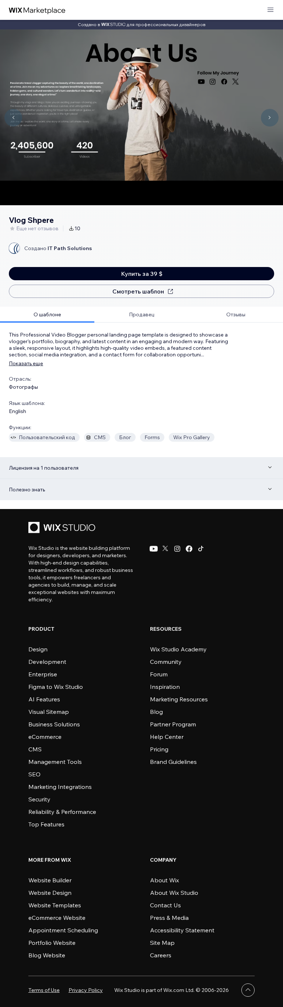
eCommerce (45, 736)
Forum (159, 674)
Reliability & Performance (62, 811)
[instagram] (177, 548)
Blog (156, 711)
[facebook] (189, 548)
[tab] (47, 315)
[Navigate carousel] (13, 118)
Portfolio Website (52, 942)
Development (47, 661)
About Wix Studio (174, 892)
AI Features (44, 699)
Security (39, 799)
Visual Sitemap (48, 711)
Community (166, 661)
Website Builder (49, 880)
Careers (160, 955)
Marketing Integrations (60, 786)
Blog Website (46, 955)
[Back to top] (248, 990)
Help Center (167, 736)
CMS (35, 749)
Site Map (162, 942)
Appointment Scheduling (63, 930)
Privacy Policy (86, 990)
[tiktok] (200, 548)
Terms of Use (44, 990)
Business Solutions (54, 724)
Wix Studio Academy (178, 649)
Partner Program (173, 724)
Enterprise (42, 674)
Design (38, 649)
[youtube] (153, 548)
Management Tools (55, 761)
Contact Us (165, 905)
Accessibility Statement (182, 930)
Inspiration (165, 686)
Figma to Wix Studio (55, 686)
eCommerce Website (56, 917)
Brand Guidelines (173, 761)
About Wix (164, 880)
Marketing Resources (179, 699)
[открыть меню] (270, 10)
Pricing (159, 749)
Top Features (46, 824)
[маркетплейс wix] (37, 10)
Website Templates (54, 905)
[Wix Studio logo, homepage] (63, 528)
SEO (34, 774)
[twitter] (165, 548)
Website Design (49, 892)
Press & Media (169, 917)
